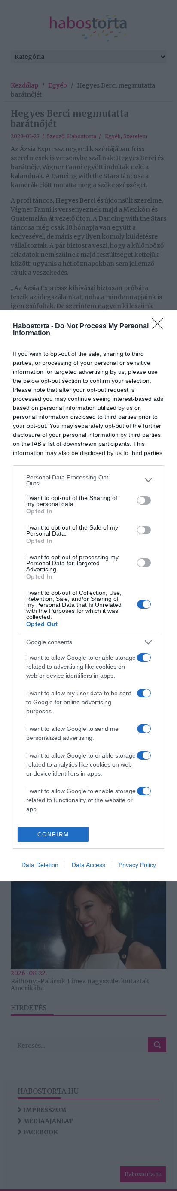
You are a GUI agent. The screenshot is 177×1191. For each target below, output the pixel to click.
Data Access (88, 864)
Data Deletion (39, 864)
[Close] (160, 326)
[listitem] (88, 480)
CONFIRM (53, 834)
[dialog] (88, 596)
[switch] (144, 500)
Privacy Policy (137, 864)
